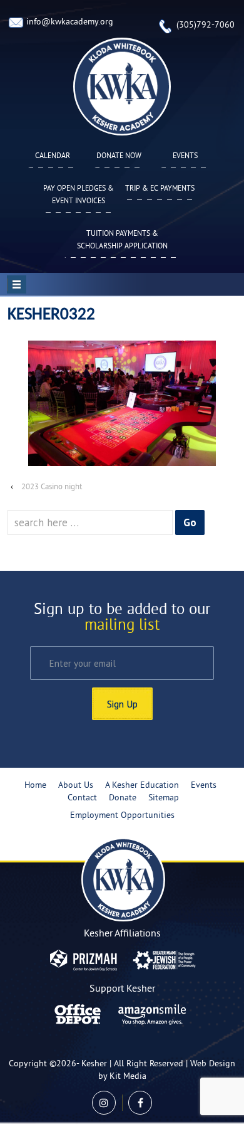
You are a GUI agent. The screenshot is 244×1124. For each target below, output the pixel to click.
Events (185, 156)
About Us (75, 785)
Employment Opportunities (122, 815)
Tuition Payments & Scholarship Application (122, 241)
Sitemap (163, 798)
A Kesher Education (142, 785)
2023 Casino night (51, 487)
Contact (82, 798)
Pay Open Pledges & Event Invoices (78, 195)
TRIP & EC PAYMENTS (160, 189)
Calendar (52, 156)
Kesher (94, 1064)
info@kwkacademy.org (69, 22)
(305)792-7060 (205, 25)
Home (35, 785)
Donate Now (118, 156)
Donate (122, 798)
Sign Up (122, 703)
